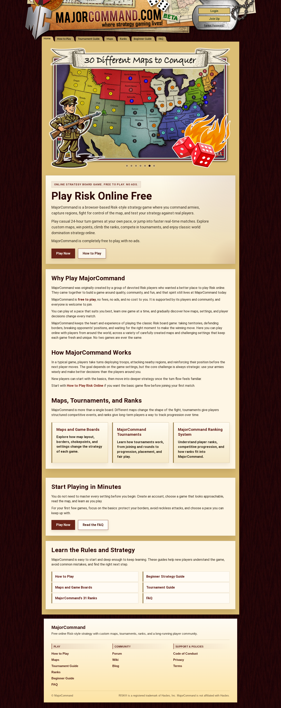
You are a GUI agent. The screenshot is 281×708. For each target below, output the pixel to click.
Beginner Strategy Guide (165, 576)
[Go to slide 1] (127, 166)
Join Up (214, 18)
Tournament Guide (89, 39)
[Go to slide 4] (140, 166)
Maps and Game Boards (73, 587)
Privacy (178, 659)
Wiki (115, 659)
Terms (177, 666)
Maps (110, 39)
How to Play (64, 39)
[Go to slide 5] (145, 166)
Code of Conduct (185, 653)
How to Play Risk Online (85, 386)
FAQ (161, 39)
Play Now (63, 253)
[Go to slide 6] (149, 166)
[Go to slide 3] (136, 166)
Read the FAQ (93, 525)
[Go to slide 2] (131, 166)
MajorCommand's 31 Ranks (76, 598)
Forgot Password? (214, 25)
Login (214, 11)
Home (47, 38)
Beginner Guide (143, 39)
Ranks (123, 39)
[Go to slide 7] (154, 166)
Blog (115, 666)
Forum (117, 653)
